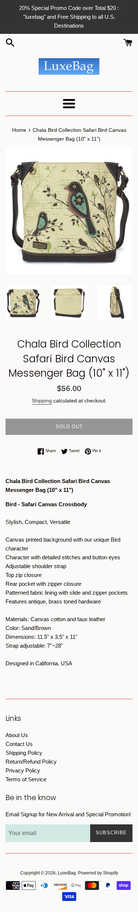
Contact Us (19, 744)
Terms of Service (26, 779)
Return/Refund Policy (31, 761)
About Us (17, 735)
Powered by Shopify (98, 873)
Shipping (42, 401)
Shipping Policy (24, 753)
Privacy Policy (23, 770)
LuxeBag (67, 873)
